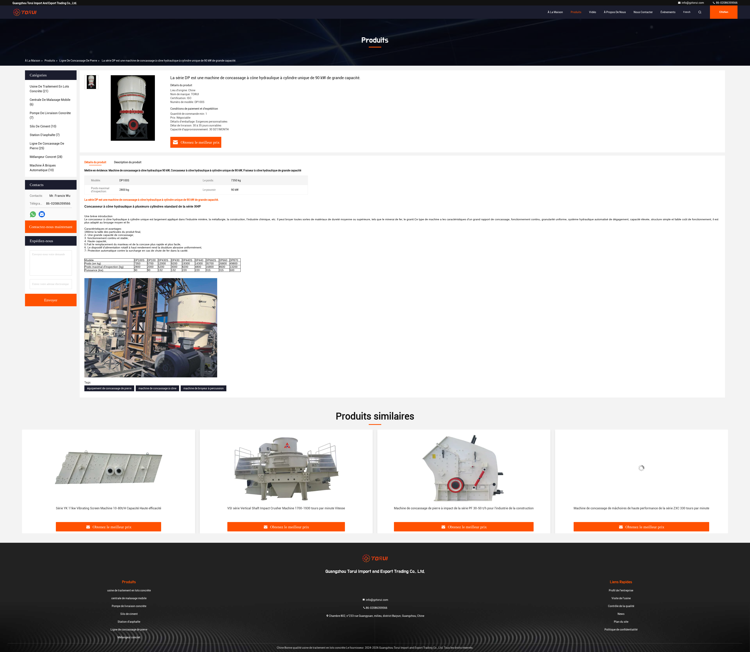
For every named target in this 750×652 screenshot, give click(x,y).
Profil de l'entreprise (621, 590)
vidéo (592, 12)
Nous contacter (643, 12)
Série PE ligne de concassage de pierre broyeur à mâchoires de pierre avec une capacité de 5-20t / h (641, 508)
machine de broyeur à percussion (203, 388)
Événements (668, 12)
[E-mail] (41, 214)
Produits (576, 12)
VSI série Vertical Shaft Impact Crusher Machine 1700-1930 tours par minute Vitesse (108, 508)
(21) (49, 89)
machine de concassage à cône (157, 388)
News (621, 613)
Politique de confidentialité (621, 629)
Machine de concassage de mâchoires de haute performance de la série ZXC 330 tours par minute (464, 508)
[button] (29, 477)
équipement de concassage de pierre (109, 388)
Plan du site (621, 621)
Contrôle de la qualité (621, 606)
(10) (43, 126)
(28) (46, 157)
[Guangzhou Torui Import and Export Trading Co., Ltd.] (24, 12)
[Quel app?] (33, 214)
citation (723, 12)
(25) (47, 146)
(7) (50, 115)
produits (50, 60)
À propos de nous (615, 12)
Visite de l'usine (621, 598)
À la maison (555, 12)
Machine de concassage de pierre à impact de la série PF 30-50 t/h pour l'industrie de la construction (286, 508)
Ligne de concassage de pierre (78, 60)
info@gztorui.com (693, 2)
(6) (50, 102)
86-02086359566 (726, 2)
